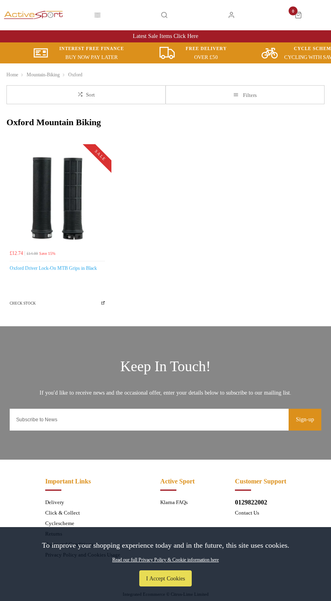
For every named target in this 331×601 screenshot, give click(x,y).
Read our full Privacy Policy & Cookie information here (165, 559)
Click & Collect (62, 513)
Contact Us (247, 513)
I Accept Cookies (165, 578)
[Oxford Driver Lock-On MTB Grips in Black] (57, 198)
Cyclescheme (59, 523)
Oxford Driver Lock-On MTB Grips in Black (53, 268)
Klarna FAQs (174, 502)
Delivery (54, 502)
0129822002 (251, 502)
